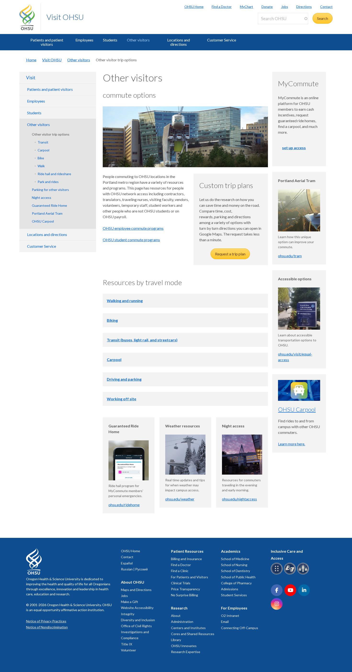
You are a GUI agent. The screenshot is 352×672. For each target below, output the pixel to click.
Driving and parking (124, 379)
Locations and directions (178, 42)
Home (31, 59)
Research (179, 608)
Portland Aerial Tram (47, 213)
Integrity (127, 614)
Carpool (43, 150)
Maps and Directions (136, 590)
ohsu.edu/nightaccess (239, 499)
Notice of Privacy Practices (46, 621)
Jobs (284, 7)
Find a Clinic (179, 571)
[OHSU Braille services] (277, 574)
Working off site (121, 398)
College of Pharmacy (236, 583)
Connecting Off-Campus (239, 628)
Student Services (234, 595)
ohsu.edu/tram (290, 255)
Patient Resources (187, 551)
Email (225, 622)
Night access (41, 197)
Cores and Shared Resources (192, 634)
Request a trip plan (230, 254)
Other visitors (138, 40)
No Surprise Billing (184, 595)
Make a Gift (129, 602)
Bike (41, 158)
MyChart (246, 7)
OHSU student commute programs (131, 239)
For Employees (234, 608)
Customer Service (221, 40)
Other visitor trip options (50, 134)
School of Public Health (238, 577)
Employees (84, 40)
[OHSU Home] (29, 17)
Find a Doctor (222, 7)
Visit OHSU (65, 17)
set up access (294, 147)
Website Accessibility (137, 608)
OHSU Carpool (43, 221)
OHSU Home (194, 7)
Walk (41, 166)
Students (110, 40)
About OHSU (132, 582)
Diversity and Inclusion (138, 620)
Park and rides (48, 182)
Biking (112, 320)
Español (127, 563)
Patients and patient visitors (46, 42)
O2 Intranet (230, 616)
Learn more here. (291, 444)
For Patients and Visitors (189, 577)
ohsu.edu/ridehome (124, 504)
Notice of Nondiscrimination (47, 627)
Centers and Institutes (188, 628)
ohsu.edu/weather (179, 499)
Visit (30, 77)
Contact (326, 7)
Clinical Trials (180, 583)
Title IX (126, 644)
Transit (43, 142)
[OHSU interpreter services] (303, 574)
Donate (267, 7)
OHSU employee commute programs (133, 228)
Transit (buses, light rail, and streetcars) (142, 340)
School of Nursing (234, 565)
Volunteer (128, 650)
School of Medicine (235, 559)
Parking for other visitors (50, 190)
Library (176, 640)
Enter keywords (273, 27)
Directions (304, 7)
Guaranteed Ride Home (49, 205)
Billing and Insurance (186, 559)
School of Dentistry (235, 571)
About (176, 616)
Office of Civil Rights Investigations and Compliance (136, 632)
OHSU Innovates (184, 646)
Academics (230, 551)
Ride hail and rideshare (54, 174)
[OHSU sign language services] (290, 574)
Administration (182, 622)
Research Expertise (185, 652)
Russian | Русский (134, 569)
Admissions (229, 589)
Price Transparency (185, 589)
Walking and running (125, 300)
